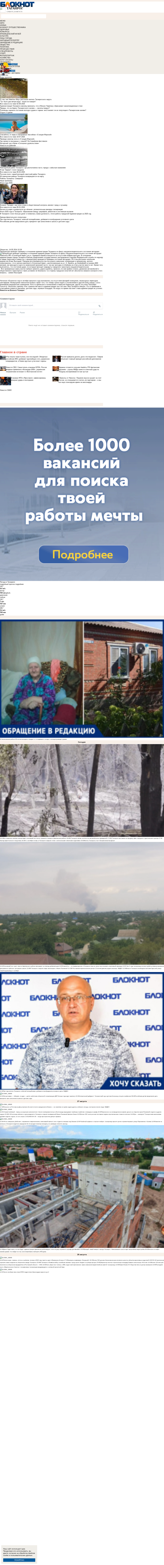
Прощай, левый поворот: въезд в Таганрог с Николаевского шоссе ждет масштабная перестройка (114, 1249)
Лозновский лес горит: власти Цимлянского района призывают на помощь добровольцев (31, 966)
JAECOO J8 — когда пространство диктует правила (45, 1116)
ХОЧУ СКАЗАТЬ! (6, 60)
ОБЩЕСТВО (5, 45)
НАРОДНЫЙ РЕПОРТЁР (9, 40)
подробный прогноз (7, 584)
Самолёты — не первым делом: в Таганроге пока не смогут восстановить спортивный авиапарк (92, 966)
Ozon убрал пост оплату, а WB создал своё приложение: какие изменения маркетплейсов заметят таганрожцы (80, 1264)
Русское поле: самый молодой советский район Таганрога (22, 174)
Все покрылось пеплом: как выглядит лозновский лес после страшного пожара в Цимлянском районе (34, 838)
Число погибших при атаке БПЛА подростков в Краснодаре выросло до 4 (26, 1272)
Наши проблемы (6, 181)
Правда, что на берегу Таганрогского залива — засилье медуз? (25, 108)
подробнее (19, 584)
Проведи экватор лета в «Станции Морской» (17, 139)
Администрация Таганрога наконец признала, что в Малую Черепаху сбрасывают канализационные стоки (41, 106)
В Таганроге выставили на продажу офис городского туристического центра (134, 838)
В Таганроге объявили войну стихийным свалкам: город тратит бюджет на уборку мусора (68, 1262)
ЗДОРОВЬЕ (4, 29)
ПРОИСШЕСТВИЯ (7, 49)
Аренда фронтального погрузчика (10, 840)
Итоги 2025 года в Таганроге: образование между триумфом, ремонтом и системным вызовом (36, 212)
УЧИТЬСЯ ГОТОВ (13, 66)
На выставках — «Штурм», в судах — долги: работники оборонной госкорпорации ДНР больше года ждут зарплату (39, 1096)
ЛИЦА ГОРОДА (6, 38)
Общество (4, 250)
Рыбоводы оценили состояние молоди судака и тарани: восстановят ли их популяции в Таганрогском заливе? (43, 110)
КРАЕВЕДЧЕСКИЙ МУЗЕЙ (10, 34)
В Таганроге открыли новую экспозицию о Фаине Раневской (49, 968)
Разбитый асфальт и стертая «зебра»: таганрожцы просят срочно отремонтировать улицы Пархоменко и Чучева (115, 1121)
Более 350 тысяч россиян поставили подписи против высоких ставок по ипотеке (105, 1114)
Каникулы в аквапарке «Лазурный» (79, 1260)
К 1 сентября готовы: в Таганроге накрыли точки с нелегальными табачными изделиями (52, 840)
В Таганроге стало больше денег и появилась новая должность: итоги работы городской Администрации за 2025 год (45, 214)
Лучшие (13, 312)
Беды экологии (6, 77)
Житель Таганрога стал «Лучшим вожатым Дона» (99, 840)
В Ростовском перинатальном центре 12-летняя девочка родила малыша (94, 968)
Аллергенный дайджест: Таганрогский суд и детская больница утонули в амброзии (105, 1096)
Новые (3, 312)
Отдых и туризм (6, 112)
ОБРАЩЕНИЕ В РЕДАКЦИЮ (11, 43)
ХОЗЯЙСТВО (5, 58)
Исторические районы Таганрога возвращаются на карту (22, 176)
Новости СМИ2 (6, 390)
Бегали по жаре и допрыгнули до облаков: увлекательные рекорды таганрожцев (31, 209)
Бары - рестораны (13, 73)
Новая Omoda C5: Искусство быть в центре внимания (135, 1264)
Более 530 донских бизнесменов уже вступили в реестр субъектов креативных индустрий (121, 1260)
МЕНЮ (2, 21)
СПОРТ (3, 53)
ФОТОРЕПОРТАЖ (7, 56)
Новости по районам (8, 145)
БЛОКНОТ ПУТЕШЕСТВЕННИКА (13, 27)
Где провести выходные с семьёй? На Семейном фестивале (23, 141)
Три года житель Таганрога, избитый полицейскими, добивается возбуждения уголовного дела (33, 1091)
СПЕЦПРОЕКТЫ (6, 51)
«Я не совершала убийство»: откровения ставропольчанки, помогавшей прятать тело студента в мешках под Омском (39, 1121)
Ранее (22, 312)
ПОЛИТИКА (4, 47)
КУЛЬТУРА (4, 36)
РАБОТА (14, 64)
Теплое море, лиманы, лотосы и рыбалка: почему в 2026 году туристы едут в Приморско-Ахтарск (33, 1260)
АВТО (2, 23)
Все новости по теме (8, 104)
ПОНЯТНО (19, 1560)
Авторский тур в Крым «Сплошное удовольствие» (19, 143)
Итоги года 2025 (6, 183)
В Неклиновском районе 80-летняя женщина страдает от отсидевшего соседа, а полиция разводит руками (33, 739)
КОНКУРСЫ (4, 32)
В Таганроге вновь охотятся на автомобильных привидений (88, 838)
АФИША (3, 25)
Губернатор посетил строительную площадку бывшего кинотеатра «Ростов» (124, 1262)
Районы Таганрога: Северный (11, 178)
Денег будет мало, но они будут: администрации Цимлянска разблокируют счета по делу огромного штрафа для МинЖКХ (41, 1249)
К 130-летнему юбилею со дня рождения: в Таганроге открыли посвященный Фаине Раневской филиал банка (42, 1114)
